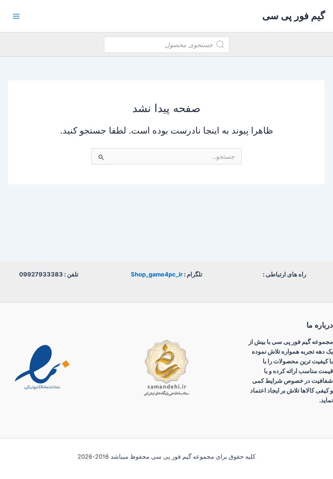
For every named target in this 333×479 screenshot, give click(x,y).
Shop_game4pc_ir (157, 274)
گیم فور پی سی (293, 16)
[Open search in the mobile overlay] (166, 45)
